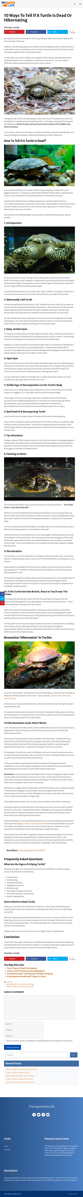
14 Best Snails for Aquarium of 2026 (19, 1079)
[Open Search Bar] (75, 4)
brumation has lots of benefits (33, 823)
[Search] (73, 1055)
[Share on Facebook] (2, 594)
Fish (5, 1146)
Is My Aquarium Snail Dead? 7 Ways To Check (26, 976)
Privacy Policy (72, 1194)
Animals (9, 982)
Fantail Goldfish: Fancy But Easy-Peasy (20, 984)
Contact (7, 1150)
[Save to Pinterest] (2, 603)
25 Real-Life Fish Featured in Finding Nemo (26, 971)
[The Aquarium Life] (8, 4)
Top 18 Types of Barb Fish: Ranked (22, 968)
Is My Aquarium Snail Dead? (31, 850)
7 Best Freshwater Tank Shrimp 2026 (20, 1082)
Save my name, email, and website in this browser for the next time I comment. (39, 1041)
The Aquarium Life (41, 1106)
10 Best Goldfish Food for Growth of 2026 (21, 1069)
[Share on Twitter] (2, 598)
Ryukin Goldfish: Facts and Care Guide (20, 987)
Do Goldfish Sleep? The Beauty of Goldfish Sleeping (30, 974)
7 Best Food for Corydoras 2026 (18, 1073)
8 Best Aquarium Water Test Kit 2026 (20, 1076)
